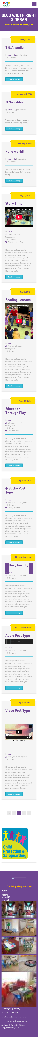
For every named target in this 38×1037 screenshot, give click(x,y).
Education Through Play (15, 410)
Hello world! (14, 151)
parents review (21, 55)
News (18, 234)
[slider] (29, 642)
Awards (10, 346)
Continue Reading (14, 79)
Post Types (12, 502)
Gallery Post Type (18, 565)
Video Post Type (17, 710)
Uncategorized (21, 159)
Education (11, 234)
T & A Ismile (14, 47)
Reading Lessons (18, 299)
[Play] (8, 641)
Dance (10, 508)
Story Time (13, 203)
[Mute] (26, 641)
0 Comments (11, 58)
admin (10, 55)
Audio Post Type (17, 635)
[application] (19, 641)
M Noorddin (14, 102)
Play (17, 431)
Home (4, 890)
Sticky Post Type (15, 490)
